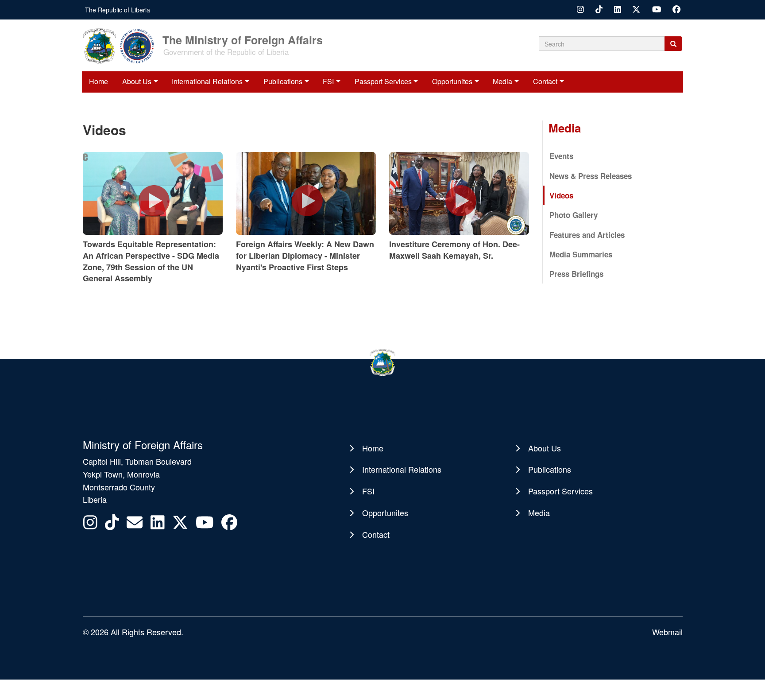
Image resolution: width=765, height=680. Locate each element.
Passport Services (383, 81)
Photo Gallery (573, 215)
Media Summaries (580, 254)
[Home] (121, 45)
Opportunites (452, 81)
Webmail (667, 631)
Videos (561, 195)
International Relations (207, 81)
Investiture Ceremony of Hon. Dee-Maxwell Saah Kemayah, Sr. (454, 249)
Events (561, 156)
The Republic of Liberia (117, 9)
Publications (282, 81)
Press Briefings (576, 273)
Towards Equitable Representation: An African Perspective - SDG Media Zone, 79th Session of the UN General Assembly (151, 261)
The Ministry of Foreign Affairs (242, 39)
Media (502, 81)
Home (98, 81)
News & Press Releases (590, 176)
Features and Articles (587, 234)
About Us (136, 81)
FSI (328, 81)
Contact (545, 81)
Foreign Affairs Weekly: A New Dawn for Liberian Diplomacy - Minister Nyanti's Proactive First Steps (305, 255)
